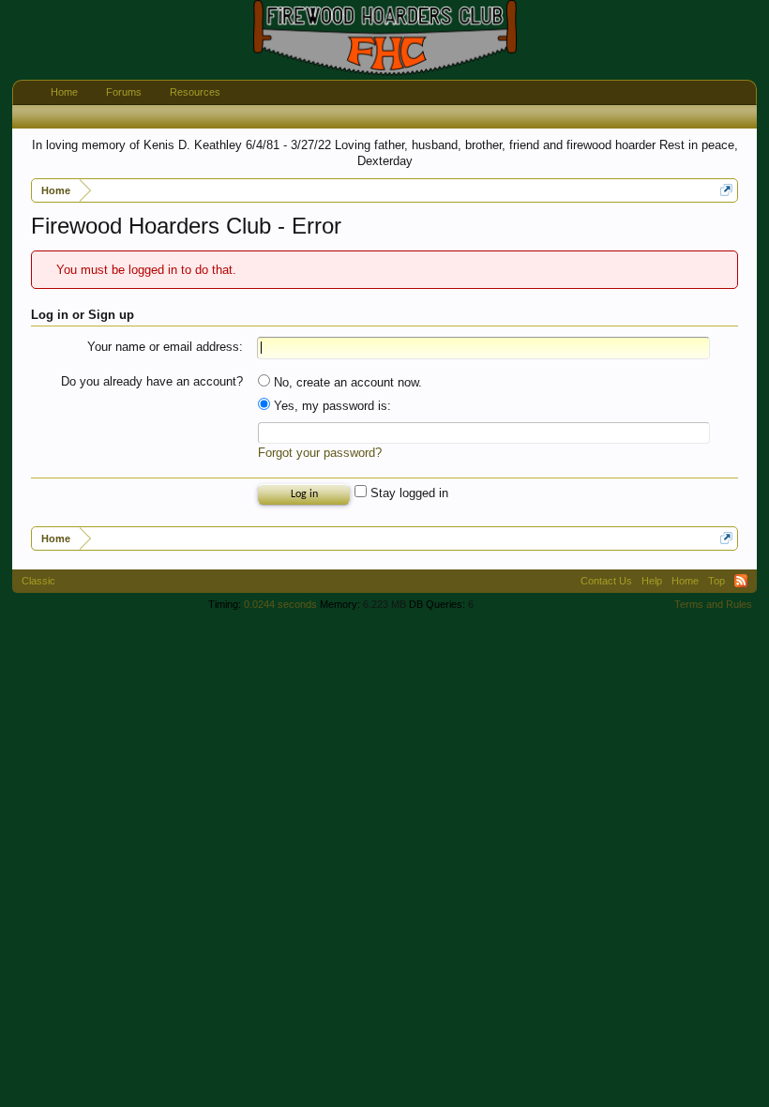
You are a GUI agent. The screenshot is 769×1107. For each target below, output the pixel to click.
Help (651, 580)
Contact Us (606, 580)
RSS (740, 580)
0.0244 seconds (280, 604)
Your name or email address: (165, 347)
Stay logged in (407, 493)
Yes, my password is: (330, 406)
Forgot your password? (320, 453)
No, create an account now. (346, 382)
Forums (124, 92)
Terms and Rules (713, 604)
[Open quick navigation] (726, 190)
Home (64, 92)
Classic (38, 580)
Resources (195, 92)
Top (716, 580)
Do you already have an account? (152, 381)
